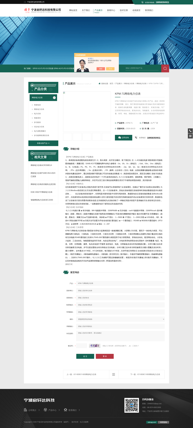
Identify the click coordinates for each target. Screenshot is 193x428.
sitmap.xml (152, 422)
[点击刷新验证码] (94, 346)
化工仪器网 (84, 422)
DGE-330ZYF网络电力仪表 (41, 192)
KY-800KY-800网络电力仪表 (148, 374)
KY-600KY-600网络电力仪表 (85, 374)
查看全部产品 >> (43, 143)
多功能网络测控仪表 (41, 135)
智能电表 (37, 105)
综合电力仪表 (39, 127)
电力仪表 (37, 114)
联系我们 (73, 410)
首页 (111, 83)
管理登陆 (163, 422)
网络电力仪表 (37, 98)
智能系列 (37, 118)
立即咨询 (125, 138)
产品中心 (52, 410)
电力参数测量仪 (40, 131)
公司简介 (32, 410)
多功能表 (37, 122)
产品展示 (118, 83)
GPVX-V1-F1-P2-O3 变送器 (43, 68)
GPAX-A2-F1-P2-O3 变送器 (64, 68)
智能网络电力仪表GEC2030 (42, 200)
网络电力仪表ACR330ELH (41, 165)
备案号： (67, 422)
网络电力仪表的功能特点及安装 (43, 184)
